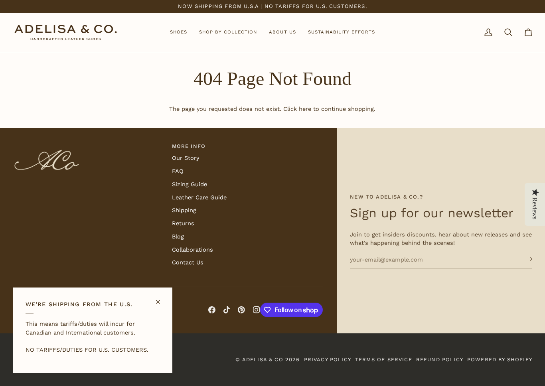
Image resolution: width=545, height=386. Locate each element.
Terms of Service (383, 359)
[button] (178, 32)
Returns (183, 223)
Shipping (184, 210)
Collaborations (192, 249)
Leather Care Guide (199, 197)
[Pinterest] (241, 309)
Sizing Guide (189, 184)
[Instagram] (256, 309)
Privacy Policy (327, 359)
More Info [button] (189, 146)
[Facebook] (211, 309)
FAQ (178, 171)
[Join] (525, 258)
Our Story (185, 158)
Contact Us (187, 262)
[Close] (161, 298)
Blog (178, 236)
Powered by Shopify (499, 359)
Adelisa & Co (262, 359)
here (305, 109)
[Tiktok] (226, 309)
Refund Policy (439, 359)
